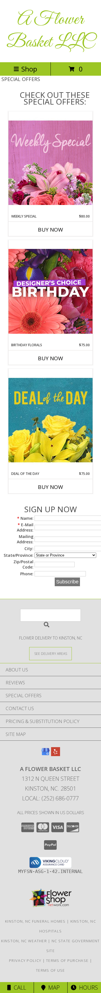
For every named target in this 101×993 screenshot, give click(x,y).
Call (18, 987)
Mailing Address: (25, 539)
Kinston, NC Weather (24, 940)
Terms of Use (50, 970)
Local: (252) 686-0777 (50, 798)
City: (28, 548)
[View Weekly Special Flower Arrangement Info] (50, 162)
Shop (29, 68)
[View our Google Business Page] (45, 754)
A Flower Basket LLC (50, 31)
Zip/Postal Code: (23, 564)
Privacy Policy (25, 960)
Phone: (26, 573)
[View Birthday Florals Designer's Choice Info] (50, 291)
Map (52, 987)
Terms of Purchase (67, 960)
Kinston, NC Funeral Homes (35, 921)
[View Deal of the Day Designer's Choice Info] (50, 420)
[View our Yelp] (55, 754)
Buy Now (50, 229)
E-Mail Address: (25, 527)
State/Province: (18, 555)
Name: (25, 518)
